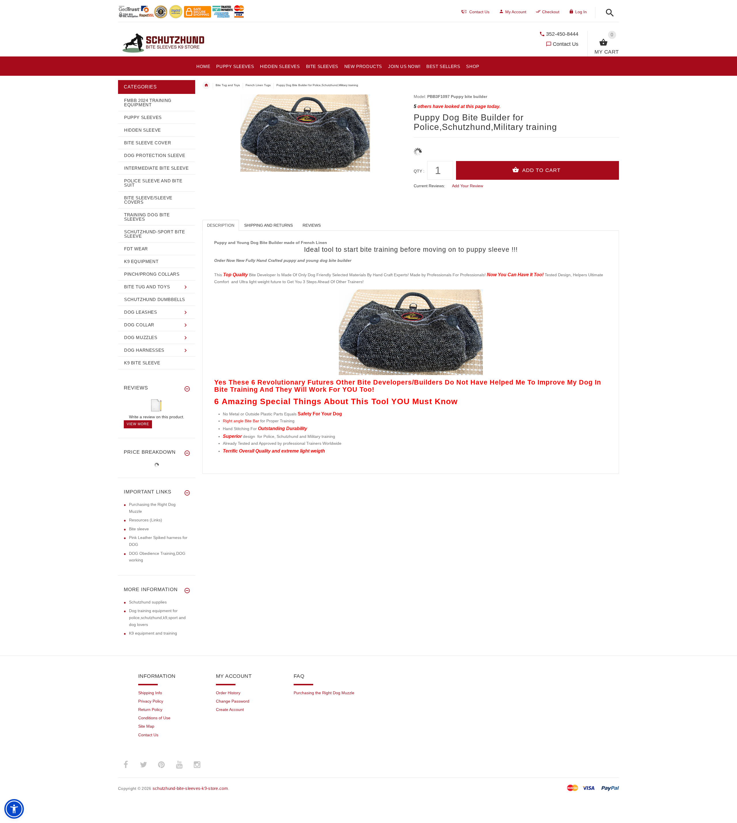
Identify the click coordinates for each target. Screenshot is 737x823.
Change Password (232, 701)
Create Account (230, 709)
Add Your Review (467, 185)
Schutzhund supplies (148, 602)
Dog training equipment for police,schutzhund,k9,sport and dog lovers (157, 617)
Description (220, 225)
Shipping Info (150, 692)
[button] (608, 13)
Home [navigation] (206, 85)
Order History (228, 692)
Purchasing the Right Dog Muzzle (324, 692)
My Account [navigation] (515, 12)
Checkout (550, 12)
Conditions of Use (154, 718)
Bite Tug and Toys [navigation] (228, 85)
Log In (581, 12)
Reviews (312, 225)
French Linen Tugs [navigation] (258, 85)
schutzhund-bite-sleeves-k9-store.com (190, 788)
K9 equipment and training (153, 633)
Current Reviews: (429, 185)
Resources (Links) (145, 520)
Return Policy (150, 709)
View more (138, 424)
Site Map (146, 726)
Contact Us (565, 44)
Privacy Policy (150, 701)
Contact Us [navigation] (479, 12)
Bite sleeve (139, 529)
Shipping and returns (268, 225)
